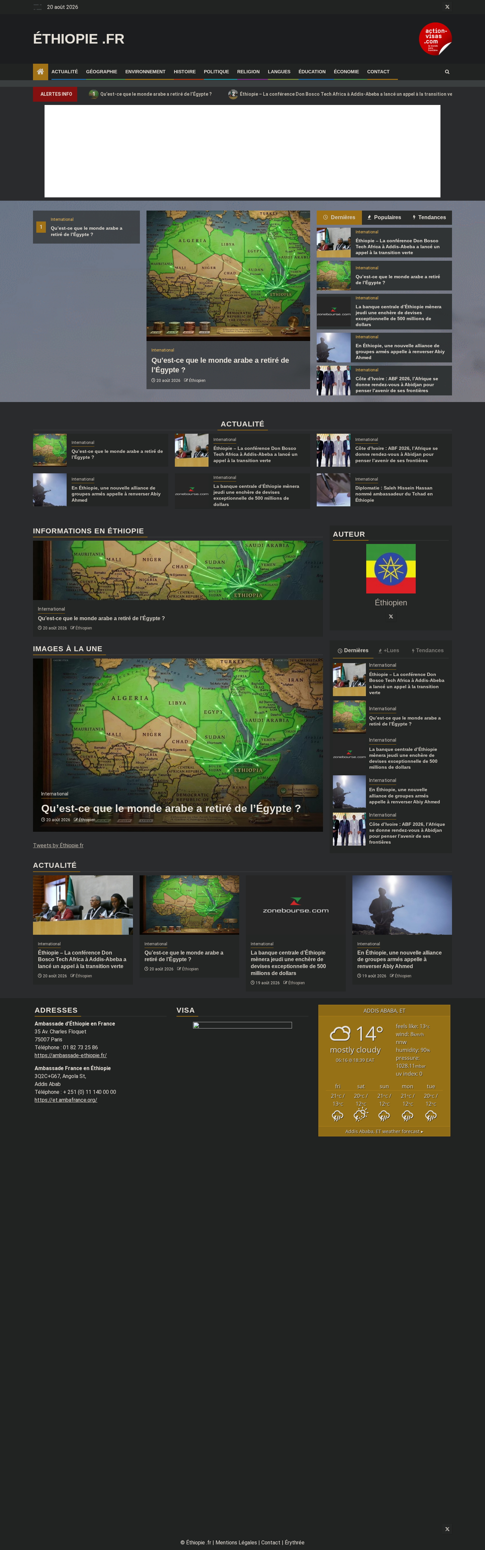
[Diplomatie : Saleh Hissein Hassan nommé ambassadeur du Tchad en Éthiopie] (333, 489)
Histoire (185, 71)
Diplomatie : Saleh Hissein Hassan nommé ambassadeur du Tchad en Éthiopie (394, 493)
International (62, 219)
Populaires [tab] (387, 217)
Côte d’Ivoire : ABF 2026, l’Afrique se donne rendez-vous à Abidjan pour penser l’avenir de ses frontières (397, 384)
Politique (216, 71)
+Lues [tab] (391, 650)
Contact (378, 71)
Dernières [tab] (342, 217)
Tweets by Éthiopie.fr (58, 845)
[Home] (40, 72)
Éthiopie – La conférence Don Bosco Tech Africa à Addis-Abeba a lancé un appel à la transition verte (345, 94)
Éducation (312, 71)
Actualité (64, 71)
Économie (346, 71)
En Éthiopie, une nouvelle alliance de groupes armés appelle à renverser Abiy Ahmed (400, 351)
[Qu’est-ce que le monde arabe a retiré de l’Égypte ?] (228, 276)
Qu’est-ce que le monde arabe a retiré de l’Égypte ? (152, 94)
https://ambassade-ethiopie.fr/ (71, 1055)
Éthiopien (197, 380)
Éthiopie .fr (78, 39)
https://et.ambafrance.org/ (66, 1100)
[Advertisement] (242, 151)
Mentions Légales (236, 1542)
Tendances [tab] (431, 217)
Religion (248, 71)
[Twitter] (391, 616)
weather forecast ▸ (384, 1131)
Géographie (101, 71)
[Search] (447, 72)
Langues (279, 71)
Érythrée (295, 1542)
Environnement (145, 71)
